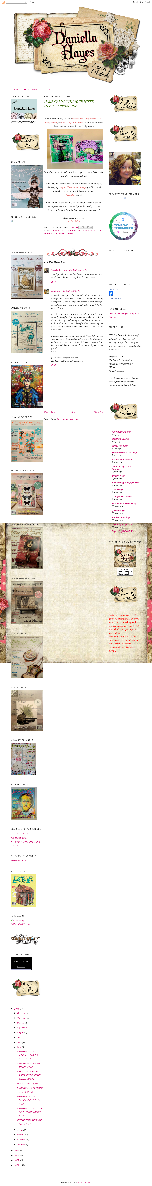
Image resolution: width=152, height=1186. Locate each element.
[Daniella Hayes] (111, 294)
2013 (17, 1155)
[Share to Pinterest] (91, 227)
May (19, 1047)
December (22, 1012)
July (19, 1037)
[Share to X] (85, 227)
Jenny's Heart (118, 475)
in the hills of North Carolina (121, 467)
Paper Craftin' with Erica (124, 531)
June (19, 1042)
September (22, 1027)
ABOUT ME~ (30, 89)
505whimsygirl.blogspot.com (125, 482)
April (19, 1129)
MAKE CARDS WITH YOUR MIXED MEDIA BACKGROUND (29, 1075)
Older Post (98, 412)
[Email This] (79, 227)
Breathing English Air (122, 524)
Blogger (84, 1182)
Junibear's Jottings (121, 517)
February (21, 1139)
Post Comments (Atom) (68, 419)
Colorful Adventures (122, 496)
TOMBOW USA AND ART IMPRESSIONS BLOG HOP (29, 1112)
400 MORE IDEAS (20, 837)
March (20, 1134)
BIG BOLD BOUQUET (28, 1083)
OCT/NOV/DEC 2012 (21, 833)
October (21, 1022)
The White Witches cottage (124, 503)
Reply (54, 281)
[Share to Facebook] (88, 227)
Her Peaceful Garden (122, 459)
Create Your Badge (115, 299)
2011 (17, 1165)
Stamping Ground (120, 438)
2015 (17, 1008)
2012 (17, 1160)
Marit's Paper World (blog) (124, 452)
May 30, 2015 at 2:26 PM (69, 290)
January (21, 1144)
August (20, 1032)
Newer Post (49, 412)
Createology (57, 269)
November (22, 1017)
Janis (53, 290)
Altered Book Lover (121, 431)
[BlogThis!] (82, 227)
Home (15, 89)
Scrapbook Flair (120, 445)
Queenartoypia (119, 510)
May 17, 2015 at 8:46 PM (76, 269)
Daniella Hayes (114, 289)
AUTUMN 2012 (18, 860)
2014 (17, 1150)
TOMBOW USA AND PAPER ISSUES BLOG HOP (29, 1100)
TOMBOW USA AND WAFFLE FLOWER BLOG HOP (27, 1055)
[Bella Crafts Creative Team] (125, 198)
